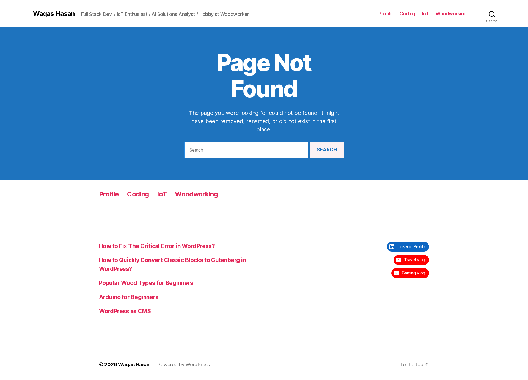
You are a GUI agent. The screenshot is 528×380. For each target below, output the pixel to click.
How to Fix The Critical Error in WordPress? (157, 246)
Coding (407, 13)
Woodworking (451, 13)
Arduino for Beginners (128, 297)
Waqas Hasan (54, 13)
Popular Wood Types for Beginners (146, 282)
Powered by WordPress (183, 364)
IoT (425, 13)
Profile (385, 13)
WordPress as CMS (125, 311)
